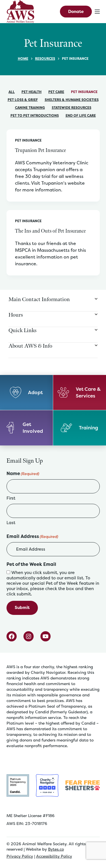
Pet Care (56, 91)
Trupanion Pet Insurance (40, 150)
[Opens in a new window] (18, 785)
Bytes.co (56, 849)
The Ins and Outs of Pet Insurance (50, 231)
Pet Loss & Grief (23, 99)
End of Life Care (81, 115)
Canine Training (30, 107)
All (11, 91)
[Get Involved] (26, 427)
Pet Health (31, 91)
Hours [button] (15, 315)
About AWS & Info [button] (30, 346)
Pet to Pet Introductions (34, 115)
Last (11, 523)
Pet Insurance (84, 91)
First (11, 498)
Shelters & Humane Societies (72, 99)
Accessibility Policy (54, 856)
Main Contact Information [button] (39, 299)
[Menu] (97, 11)
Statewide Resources (71, 107)
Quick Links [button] (22, 330)
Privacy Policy (20, 856)
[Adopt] (26, 392)
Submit (22, 607)
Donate (76, 11)
